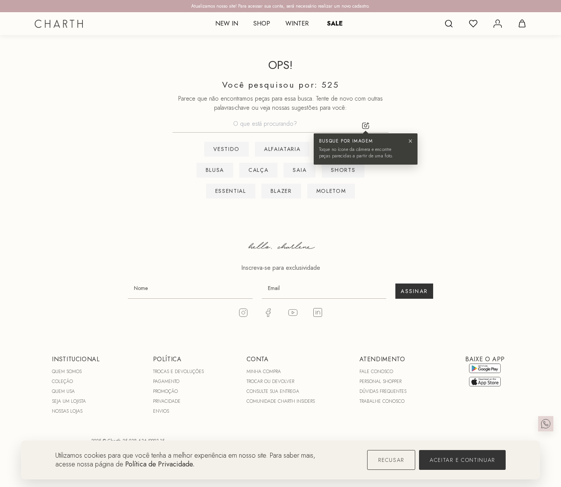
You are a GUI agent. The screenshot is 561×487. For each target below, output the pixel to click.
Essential (230, 191)
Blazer (281, 191)
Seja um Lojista (69, 401)
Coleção (62, 381)
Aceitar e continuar (462, 460)
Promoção (165, 391)
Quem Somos (67, 371)
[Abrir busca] (448, 23)
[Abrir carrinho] (522, 23)
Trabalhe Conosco (382, 401)
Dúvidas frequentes (382, 391)
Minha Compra (264, 371)
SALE (335, 23)
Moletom (331, 191)
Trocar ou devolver (270, 381)
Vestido (226, 149)
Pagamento (166, 381)
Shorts (343, 170)
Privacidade (167, 401)
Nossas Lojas (67, 411)
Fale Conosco (376, 371)
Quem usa (63, 391)
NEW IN (226, 23)
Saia (299, 170)
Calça (258, 170)
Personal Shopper (380, 381)
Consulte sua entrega (273, 391)
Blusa (215, 170)
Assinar (414, 291)
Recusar (391, 460)
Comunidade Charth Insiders (281, 401)
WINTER (297, 23)
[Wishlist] (473, 23)
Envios (161, 411)
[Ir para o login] (497, 23)
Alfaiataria (282, 149)
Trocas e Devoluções (178, 371)
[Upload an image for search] (365, 126)
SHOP (261, 23)
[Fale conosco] (545, 423)
